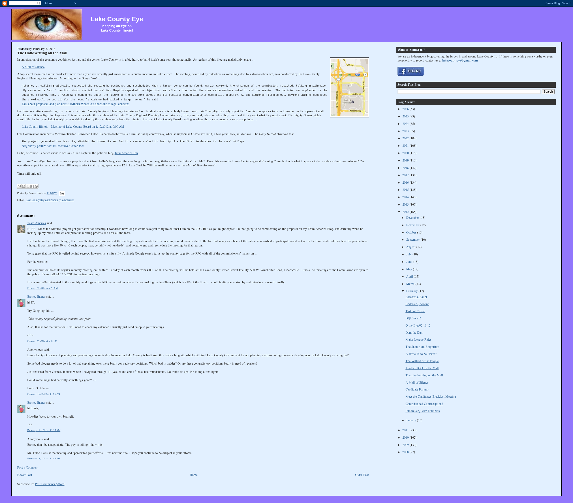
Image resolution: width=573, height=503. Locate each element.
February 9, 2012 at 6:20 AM (42, 288)
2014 (406, 197)
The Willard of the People (422, 361)
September (413, 239)
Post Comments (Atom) (50, 484)
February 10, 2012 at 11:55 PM (43, 393)
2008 (406, 452)
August (411, 247)
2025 (406, 116)
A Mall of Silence (33, 67)
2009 (406, 445)
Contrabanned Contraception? (424, 403)
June (409, 261)
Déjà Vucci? (413, 318)
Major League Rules (419, 339)
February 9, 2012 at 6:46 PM (42, 340)
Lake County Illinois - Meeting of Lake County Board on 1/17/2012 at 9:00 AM (73, 126)
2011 (406, 430)
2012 (406, 212)
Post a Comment (27, 467)
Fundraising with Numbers (423, 411)
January (411, 420)
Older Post (362, 475)
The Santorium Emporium (422, 346)
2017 (406, 175)
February (412, 291)
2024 (406, 123)
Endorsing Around (417, 304)
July (409, 254)
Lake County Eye (117, 19)
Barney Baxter (36, 296)
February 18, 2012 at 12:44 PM (43, 458)
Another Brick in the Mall (422, 368)
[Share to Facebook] (32, 186)
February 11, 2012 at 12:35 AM (43, 430)
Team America (36, 223)
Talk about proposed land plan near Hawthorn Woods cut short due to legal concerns (75, 104)
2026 (406, 109)
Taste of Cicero (415, 311)
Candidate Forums (417, 389)
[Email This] (19, 186)
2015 (406, 189)
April (410, 276)
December (413, 217)
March (410, 284)
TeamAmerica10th (126, 153)
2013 (406, 204)
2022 (406, 138)
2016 (406, 182)
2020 (406, 153)
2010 (406, 437)
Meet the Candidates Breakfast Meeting (431, 396)
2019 (406, 160)
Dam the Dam (414, 332)
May (409, 269)
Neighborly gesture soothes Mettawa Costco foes (53, 146)
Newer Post (24, 475)
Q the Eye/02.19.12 (418, 325)
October (411, 232)
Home (193, 475)
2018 (406, 168)
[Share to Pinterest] (36, 186)
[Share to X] (28, 186)
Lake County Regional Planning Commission (50, 200)
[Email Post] (61, 193)
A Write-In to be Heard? (421, 354)
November (413, 225)
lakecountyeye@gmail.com (460, 60)
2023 (406, 131)
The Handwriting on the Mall (42, 53)
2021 (406, 145)
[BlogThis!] (23, 186)
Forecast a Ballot (416, 297)
